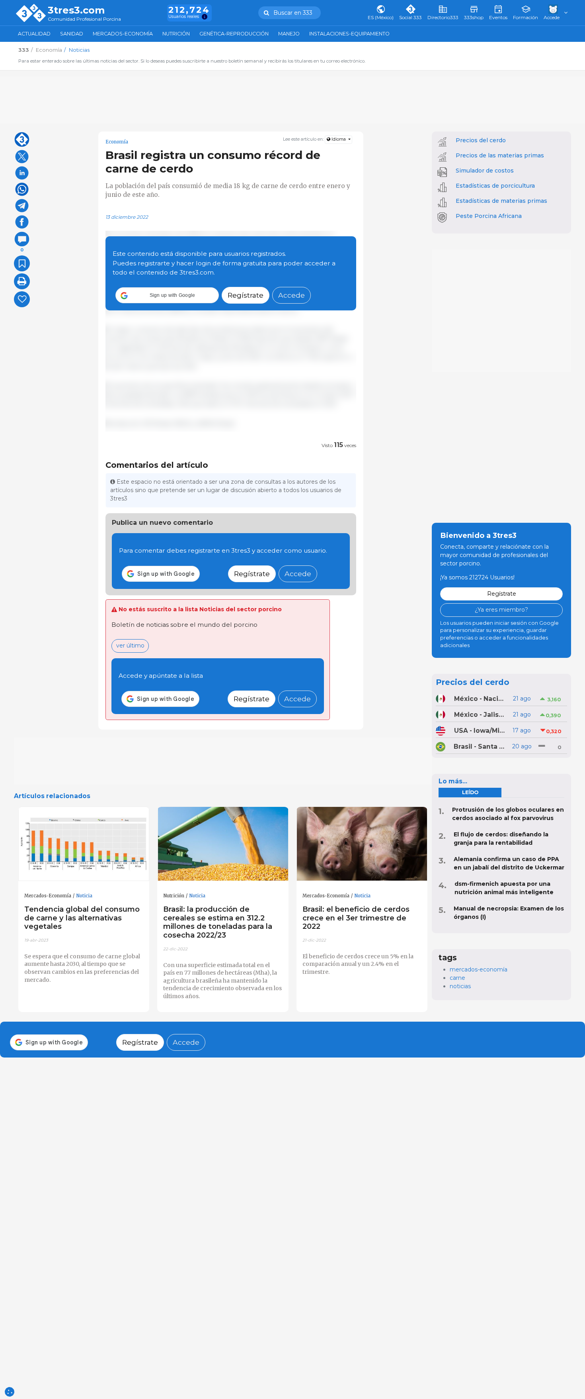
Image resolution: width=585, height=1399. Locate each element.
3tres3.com (76, 10)
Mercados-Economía (123, 34)
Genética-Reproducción (234, 34)
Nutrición (176, 34)
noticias (460, 986)
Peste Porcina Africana (489, 216)
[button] (167, 296)
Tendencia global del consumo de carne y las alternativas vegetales (82, 918)
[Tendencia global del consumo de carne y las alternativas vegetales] (84, 844)
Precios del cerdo (481, 140)
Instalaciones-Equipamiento (349, 34)
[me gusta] (22, 299)
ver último (130, 645)
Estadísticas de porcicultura (495, 185)
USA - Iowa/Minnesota (480, 730)
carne (457, 977)
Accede (291, 295)
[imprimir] (22, 281)
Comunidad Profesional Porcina (84, 19)
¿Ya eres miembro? (501, 609)
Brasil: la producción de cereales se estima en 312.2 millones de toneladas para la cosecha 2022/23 (217, 922)
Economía (116, 142)
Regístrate (245, 295)
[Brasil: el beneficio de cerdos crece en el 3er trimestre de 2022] (362, 844)
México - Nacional (480, 698)
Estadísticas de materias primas (501, 200)
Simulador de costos (485, 170)
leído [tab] (470, 792)
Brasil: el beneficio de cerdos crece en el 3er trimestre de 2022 (356, 918)
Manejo (289, 34)
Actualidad (34, 34)
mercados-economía (478, 969)
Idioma (338, 139)
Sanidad (71, 34)
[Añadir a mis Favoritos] (22, 263)
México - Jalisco (480, 714)
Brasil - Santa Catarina (480, 746)
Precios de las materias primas (500, 155)
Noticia (84, 896)
